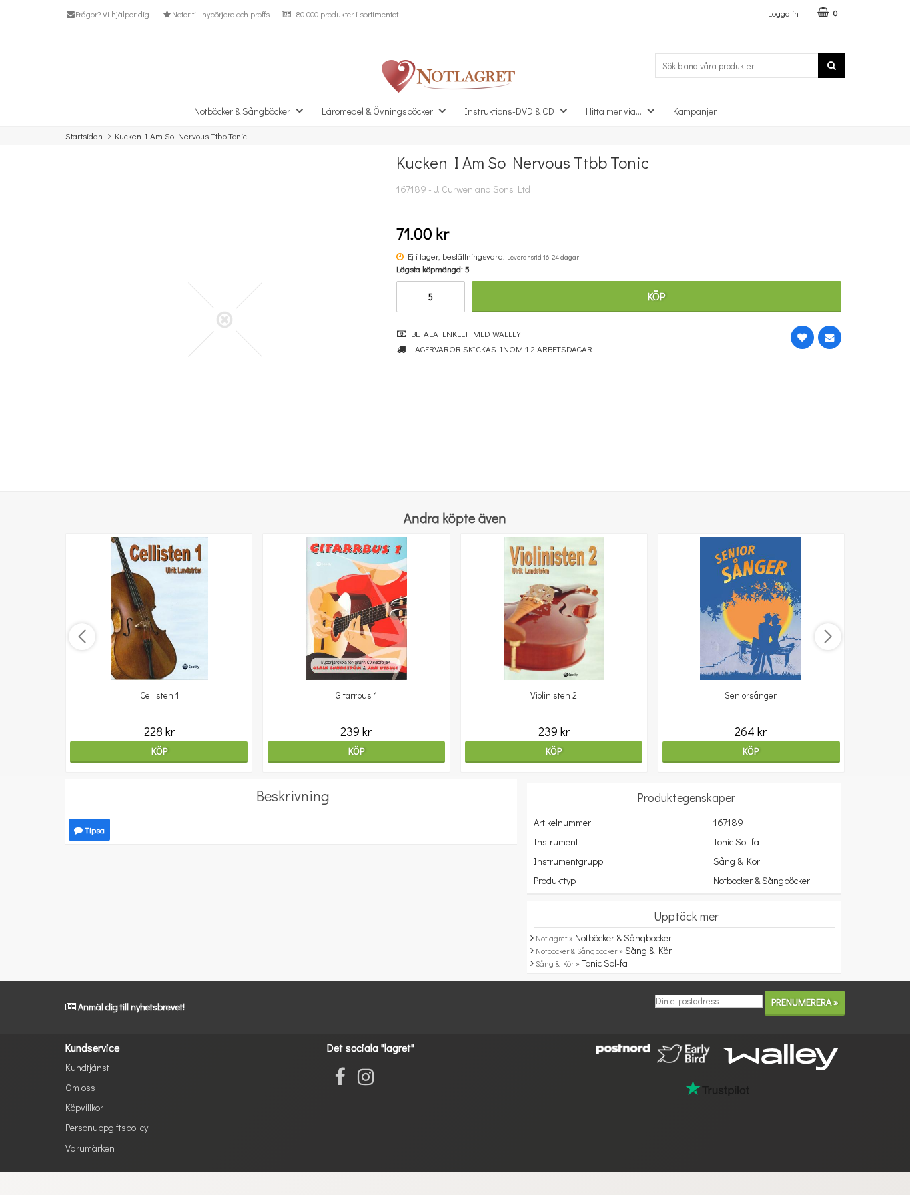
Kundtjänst (87, 1067)
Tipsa (94, 829)
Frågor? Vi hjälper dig (112, 14)
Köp (656, 296)
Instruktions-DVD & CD (509, 111)
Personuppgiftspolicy (106, 1127)
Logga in (783, 13)
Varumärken (90, 1148)
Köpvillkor (84, 1107)
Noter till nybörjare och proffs (220, 14)
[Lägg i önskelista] (802, 337)
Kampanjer (695, 111)
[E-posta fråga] (829, 337)
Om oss (80, 1087)
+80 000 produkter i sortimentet (345, 14)
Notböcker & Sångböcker (242, 111)
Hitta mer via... (614, 111)
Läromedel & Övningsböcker (377, 111)
